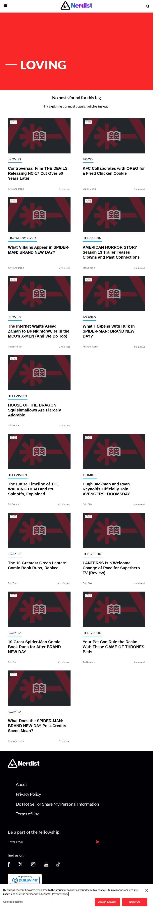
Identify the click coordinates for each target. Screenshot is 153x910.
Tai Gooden (89, 267)
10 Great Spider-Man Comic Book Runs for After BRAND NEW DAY (34, 647)
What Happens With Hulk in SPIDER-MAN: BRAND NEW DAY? (109, 331)
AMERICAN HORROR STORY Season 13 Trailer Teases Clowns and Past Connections (111, 252)
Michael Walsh (90, 346)
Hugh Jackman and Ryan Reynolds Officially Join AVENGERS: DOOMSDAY (106, 489)
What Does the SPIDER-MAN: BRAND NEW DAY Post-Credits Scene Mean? (37, 726)
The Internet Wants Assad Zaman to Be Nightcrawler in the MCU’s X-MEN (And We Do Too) (38, 331)
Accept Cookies (107, 901)
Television (92, 238)
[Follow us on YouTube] (46, 865)
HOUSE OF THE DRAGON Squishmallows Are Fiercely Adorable (34, 410)
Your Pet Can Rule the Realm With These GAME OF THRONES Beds (113, 647)
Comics (89, 475)
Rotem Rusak (15, 346)
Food (88, 159)
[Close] (146, 890)
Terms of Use (28, 813)
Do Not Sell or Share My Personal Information (57, 804)
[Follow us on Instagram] (33, 865)
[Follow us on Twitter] (20, 865)
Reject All (134, 901)
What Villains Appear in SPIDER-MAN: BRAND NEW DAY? (39, 249)
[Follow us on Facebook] (9, 865)
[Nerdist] (76, 6)
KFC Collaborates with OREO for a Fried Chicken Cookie (114, 171)
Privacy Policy (28, 794)
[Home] (23, 766)
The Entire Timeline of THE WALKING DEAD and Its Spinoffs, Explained (33, 489)
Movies (15, 159)
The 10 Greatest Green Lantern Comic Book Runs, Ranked (37, 565)
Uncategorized (22, 238)
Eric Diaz (87, 504)
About (21, 784)
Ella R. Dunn (89, 188)
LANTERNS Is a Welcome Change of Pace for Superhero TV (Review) (111, 568)
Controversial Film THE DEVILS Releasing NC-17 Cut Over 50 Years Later (38, 173)
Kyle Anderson (16, 188)
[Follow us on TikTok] (58, 865)
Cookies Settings (13, 901)
